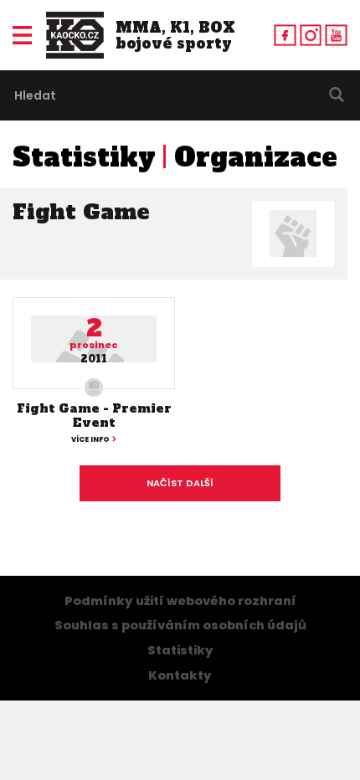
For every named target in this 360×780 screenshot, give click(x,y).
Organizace (255, 157)
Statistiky (84, 157)
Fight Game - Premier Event (94, 415)
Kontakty (180, 675)
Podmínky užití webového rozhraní (180, 601)
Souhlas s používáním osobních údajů (180, 625)
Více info (90, 439)
